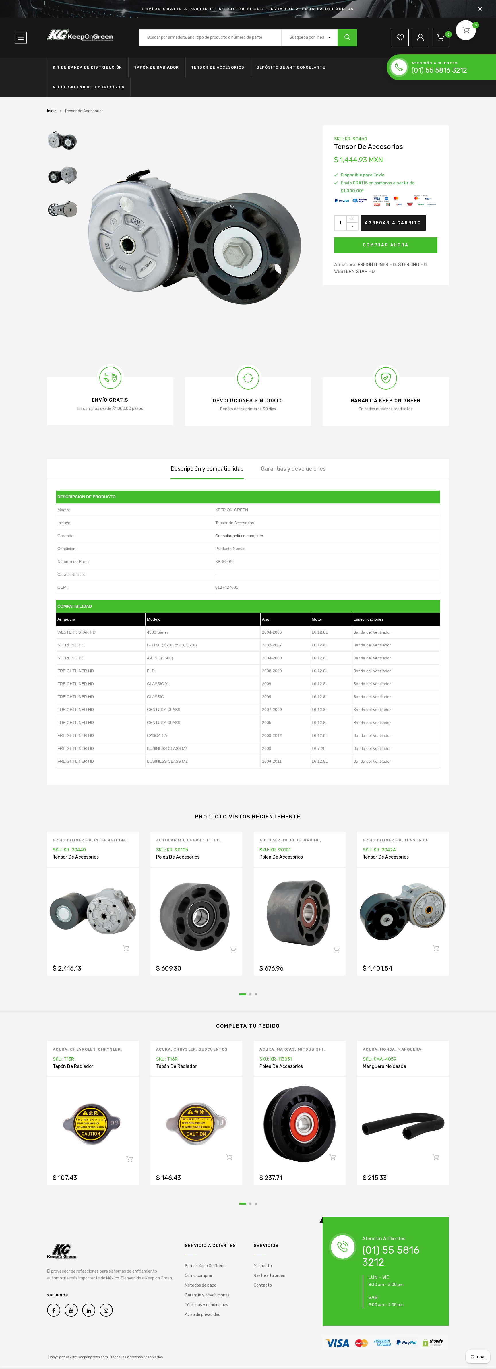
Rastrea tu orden (269, 1275)
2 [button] (250, 994)
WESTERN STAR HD (354, 271)
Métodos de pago (200, 1285)
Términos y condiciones (206, 1304)
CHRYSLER (109, 1049)
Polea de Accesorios (177, 857)
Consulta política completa (239, 535)
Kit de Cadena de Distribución (89, 87)
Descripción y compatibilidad (207, 468)
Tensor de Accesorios (218, 67)
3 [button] (256, 994)
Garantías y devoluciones (293, 468)
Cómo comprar (198, 1275)
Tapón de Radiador (156, 67)
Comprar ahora (385, 245)
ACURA (60, 1049)
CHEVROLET (83, 1049)
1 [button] (242, 994)
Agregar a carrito (393, 222)
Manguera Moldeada (384, 1066)
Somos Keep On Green (205, 1265)
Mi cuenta (263, 1265)
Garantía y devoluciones (207, 1295)
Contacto (263, 1285)
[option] (196, 240)
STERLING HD (412, 264)
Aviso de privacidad (202, 1314)
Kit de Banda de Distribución (87, 67)
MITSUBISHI (311, 1049)
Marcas (286, 1049)
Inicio (52, 111)
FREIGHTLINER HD (377, 264)
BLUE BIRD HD (305, 840)
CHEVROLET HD (203, 840)
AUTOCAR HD (170, 840)
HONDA (387, 1049)
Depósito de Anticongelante (291, 67)
